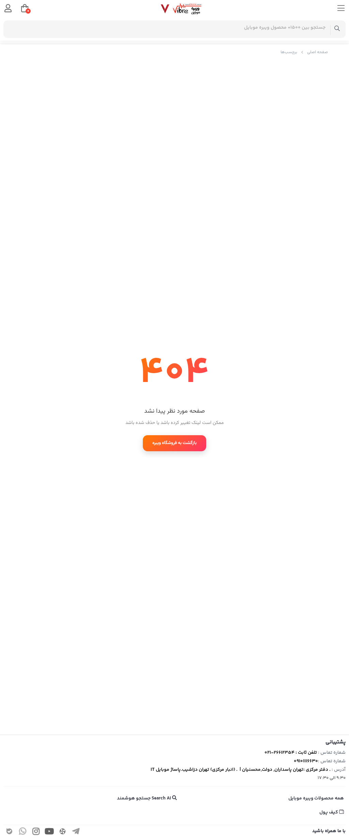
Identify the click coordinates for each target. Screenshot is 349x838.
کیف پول (329, 812)
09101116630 (306, 761)
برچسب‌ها (288, 52)
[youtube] (49, 832)
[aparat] (63, 832)
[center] (337, 29)
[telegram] (76, 832)
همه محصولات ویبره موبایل (316, 798)
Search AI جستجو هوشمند (144, 798)
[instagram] (36, 832)
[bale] (9, 832)
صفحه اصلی (317, 52)
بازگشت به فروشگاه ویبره (174, 443)
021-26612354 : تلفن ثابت (290, 752)
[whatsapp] (23, 832)
